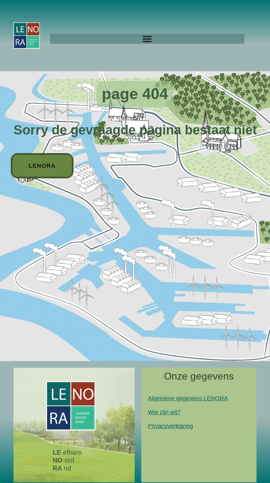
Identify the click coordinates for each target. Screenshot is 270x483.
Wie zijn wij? (164, 412)
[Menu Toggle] (147, 39)
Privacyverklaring (170, 426)
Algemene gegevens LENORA (188, 398)
